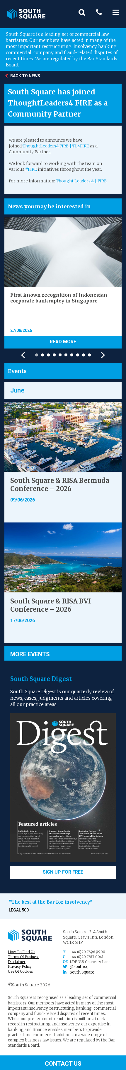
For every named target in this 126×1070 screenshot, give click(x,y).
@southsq (79, 966)
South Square (82, 972)
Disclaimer (16, 962)
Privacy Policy (20, 966)
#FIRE (31, 169)
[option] (63, 283)
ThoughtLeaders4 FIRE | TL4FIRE (56, 146)
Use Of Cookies (20, 971)
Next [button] (102, 355)
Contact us (63, 1063)
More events (30, 654)
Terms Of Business (23, 957)
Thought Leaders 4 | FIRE (81, 181)
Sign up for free (63, 872)
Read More (63, 341)
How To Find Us (21, 952)
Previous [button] (24, 355)
